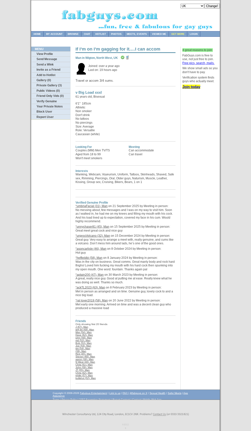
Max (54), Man (83, 332)
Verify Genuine (47, 101)
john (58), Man (83, 337)
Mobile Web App (152, 399)
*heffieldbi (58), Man (88, 258)
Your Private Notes (50, 106)
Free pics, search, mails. (198, 63)
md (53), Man (82, 340)
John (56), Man (84, 367)
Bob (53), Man (83, 343)
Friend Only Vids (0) (50, 96)
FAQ (125, 393)
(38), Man (80, 351)
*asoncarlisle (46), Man (90, 248)
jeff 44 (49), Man (84, 329)
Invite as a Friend (48, 69)
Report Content (121, 399)
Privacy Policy (69, 399)
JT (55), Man (82, 370)
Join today (191, 87)
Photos (116, 34)
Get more (178, 34)
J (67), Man (81, 327)
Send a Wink (45, 64)
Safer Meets (174, 393)
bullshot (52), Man (85, 378)
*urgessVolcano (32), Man (92, 235)
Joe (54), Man (83, 345)
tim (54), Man (82, 348)
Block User (44, 111)
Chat (87, 34)
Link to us (114, 393)
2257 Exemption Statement (94, 399)
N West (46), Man (85, 362)
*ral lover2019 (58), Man (91, 300)
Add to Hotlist (46, 75)
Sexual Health (157, 393)
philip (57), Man (84, 375)
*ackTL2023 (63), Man (90, 287)
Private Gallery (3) (49, 85)
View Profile (45, 54)
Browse (73, 34)
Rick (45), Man (83, 354)
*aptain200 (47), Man (89, 274)
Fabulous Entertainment (93, 393)
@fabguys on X (138, 393)
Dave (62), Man (84, 335)
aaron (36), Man (84, 359)
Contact (136, 399)
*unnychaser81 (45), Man (92, 226)
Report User (45, 117)
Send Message (47, 59)
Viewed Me (159, 34)
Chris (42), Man (84, 372)
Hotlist (100, 34)
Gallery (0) (44, 80)
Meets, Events (137, 34)
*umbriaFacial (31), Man (91, 206)
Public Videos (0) (48, 90)
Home (37, 34)
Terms (56, 399)
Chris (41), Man (84, 364)
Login (194, 34)
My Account (54, 34)
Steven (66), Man (85, 356)
